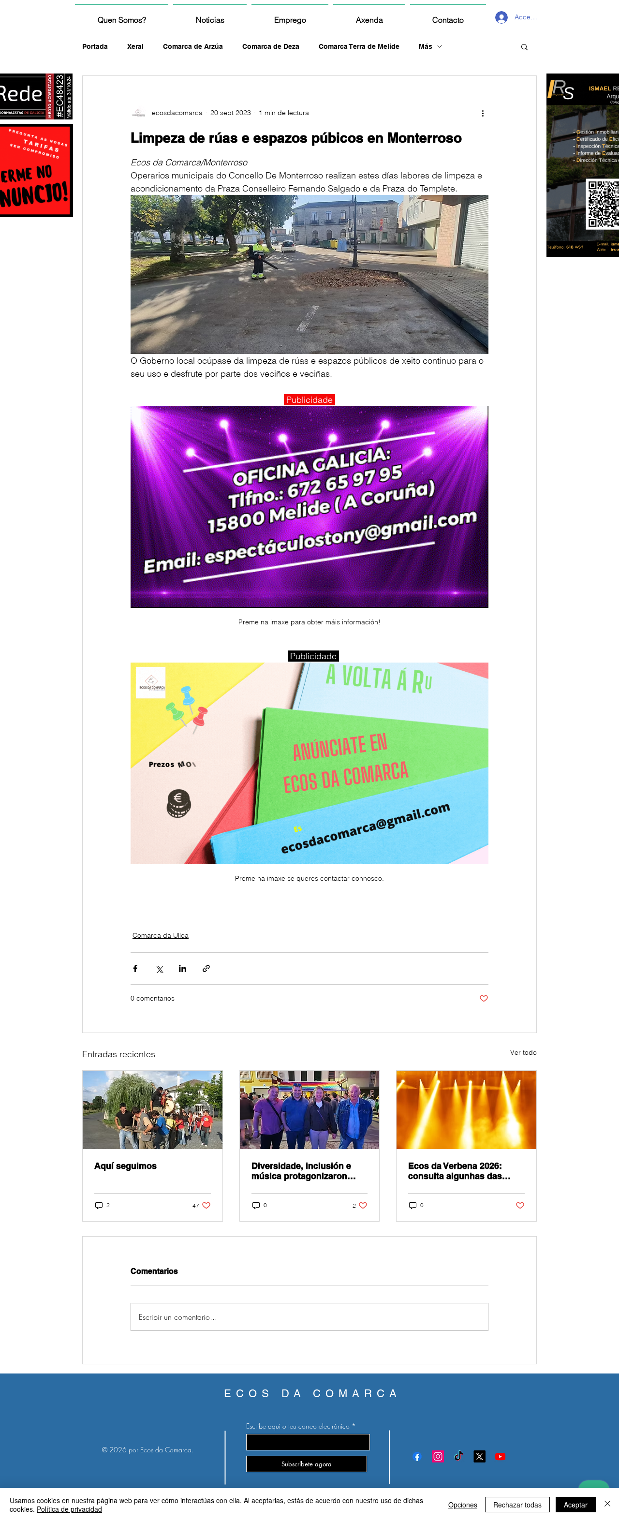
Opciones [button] (462, 1504)
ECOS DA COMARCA (312, 1394)
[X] (479, 1456)
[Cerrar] (607, 1504)
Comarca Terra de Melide (359, 46)
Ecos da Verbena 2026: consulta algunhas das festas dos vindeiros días (460, 1171)
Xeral (135, 46)
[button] (524, 46)
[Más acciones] (482, 112)
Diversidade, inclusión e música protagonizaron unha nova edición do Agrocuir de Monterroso (301, 1171)
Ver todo (523, 1052)
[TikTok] (459, 1456)
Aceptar (576, 1504)
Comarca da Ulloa (161, 935)
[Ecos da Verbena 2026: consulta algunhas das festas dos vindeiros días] (466, 1110)
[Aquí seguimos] (152, 1110)
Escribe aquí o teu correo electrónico (298, 1426)
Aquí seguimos (125, 1166)
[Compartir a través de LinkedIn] (182, 968)
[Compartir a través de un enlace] (206, 968)
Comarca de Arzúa (193, 46)
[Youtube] (500, 1456)
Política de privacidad (69, 1509)
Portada (95, 46)
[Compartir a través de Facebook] (135, 968)
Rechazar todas (517, 1504)
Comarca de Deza (270, 46)
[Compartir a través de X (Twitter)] (158, 968)
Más (425, 46)
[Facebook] (417, 1456)
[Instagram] (438, 1456)
